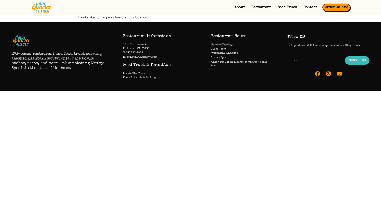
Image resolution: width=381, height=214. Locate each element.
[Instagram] (329, 73)
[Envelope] (339, 73)
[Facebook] (318, 73)
